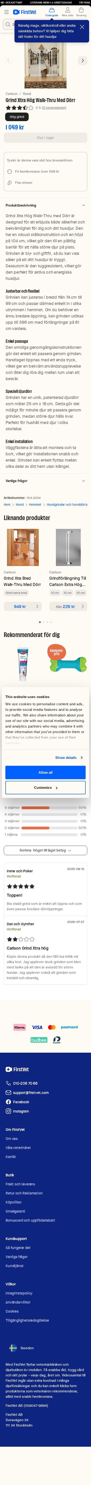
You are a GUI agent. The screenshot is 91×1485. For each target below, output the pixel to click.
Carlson (12, 93)
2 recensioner (54, 107)
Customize (43, 787)
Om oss (12, 1138)
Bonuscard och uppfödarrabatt (30, 1220)
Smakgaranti (15, 1211)
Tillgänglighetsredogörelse (27, 1320)
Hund (27, 93)
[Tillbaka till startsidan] (24, 12)
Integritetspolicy (19, 1293)
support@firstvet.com (31, 1092)
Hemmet (35, 504)
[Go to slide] (40, 622)
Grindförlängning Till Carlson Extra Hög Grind (67, 581)
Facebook (21, 1102)
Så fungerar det (18, 1247)
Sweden (27, 1348)
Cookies (12, 1311)
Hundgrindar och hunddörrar (68, 504)
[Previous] (8, 60)
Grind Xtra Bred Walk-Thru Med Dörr (22, 581)
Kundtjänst (14, 1265)
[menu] (6, 12)
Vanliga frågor (17, 1256)
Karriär (11, 1156)
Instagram (21, 1111)
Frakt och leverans (20, 1184)
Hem (7, 504)
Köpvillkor (13, 1202)
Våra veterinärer (18, 1147)
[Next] (82, 60)
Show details (66, 758)
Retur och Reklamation (24, 1193)
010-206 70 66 (25, 1083)
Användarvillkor (18, 1302)
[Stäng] (82, 27)
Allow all (45, 772)
